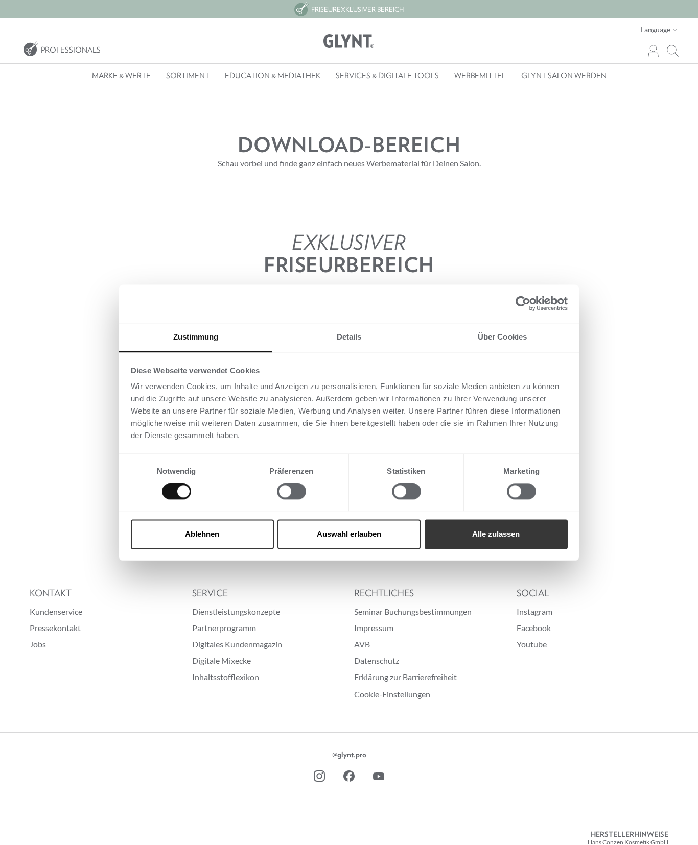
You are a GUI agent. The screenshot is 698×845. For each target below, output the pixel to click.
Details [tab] (349, 336)
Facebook (534, 628)
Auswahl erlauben (349, 533)
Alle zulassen (496, 533)
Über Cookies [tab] (502, 336)
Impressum (373, 628)
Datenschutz (376, 660)
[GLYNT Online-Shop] (348, 41)
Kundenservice (56, 611)
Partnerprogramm (224, 628)
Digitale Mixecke (221, 660)
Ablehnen (202, 533)
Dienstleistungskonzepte (236, 611)
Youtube (532, 644)
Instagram (534, 611)
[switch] (291, 491)
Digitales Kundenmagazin (237, 644)
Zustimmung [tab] (196, 336)
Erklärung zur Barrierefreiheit (405, 677)
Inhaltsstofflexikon (225, 677)
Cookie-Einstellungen (392, 694)
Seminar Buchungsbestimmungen (413, 611)
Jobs (38, 644)
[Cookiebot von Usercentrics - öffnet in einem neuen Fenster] (523, 303)
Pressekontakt (55, 628)
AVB (362, 644)
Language (656, 29)
